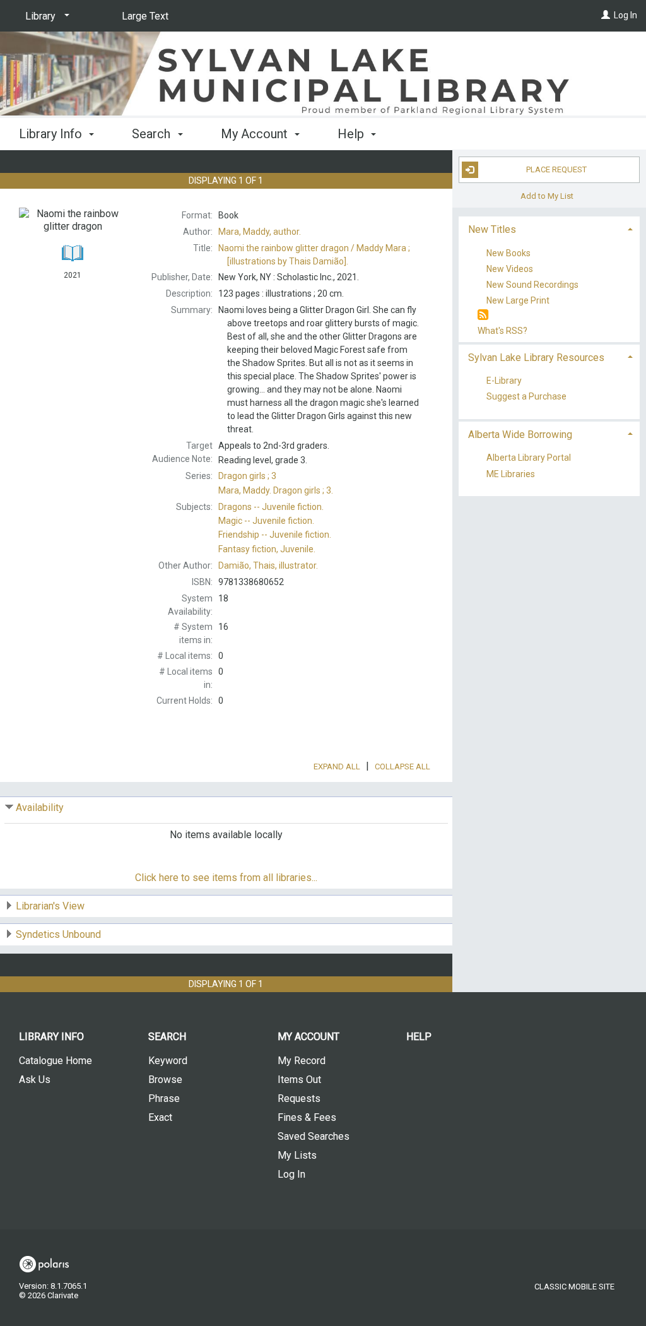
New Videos (509, 269)
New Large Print (517, 300)
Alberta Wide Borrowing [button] (520, 435)
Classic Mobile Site (574, 1286)
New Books (508, 253)
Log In (625, 15)
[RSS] (483, 315)
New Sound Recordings (532, 285)
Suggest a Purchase (526, 397)
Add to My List (546, 196)
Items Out (299, 1080)
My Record (302, 1061)
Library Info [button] (52, 133)
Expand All (337, 766)
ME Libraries (510, 474)
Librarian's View (50, 906)
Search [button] (152, 133)
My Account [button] (256, 133)
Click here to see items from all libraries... (226, 878)
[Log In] (605, 15)
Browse (165, 1080)
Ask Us (34, 1080)
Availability (40, 808)
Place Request (556, 169)
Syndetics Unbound (58, 934)
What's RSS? (502, 331)
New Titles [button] (492, 229)
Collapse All (402, 766)
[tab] (549, 228)
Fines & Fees (307, 1117)
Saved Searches (313, 1136)
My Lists (297, 1155)
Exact (160, 1117)
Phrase (164, 1098)
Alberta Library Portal (528, 458)
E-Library (504, 381)
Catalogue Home (55, 1061)
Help (419, 1037)
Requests (299, 1098)
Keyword (167, 1061)
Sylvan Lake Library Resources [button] (536, 358)
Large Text (145, 16)
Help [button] (352, 133)
